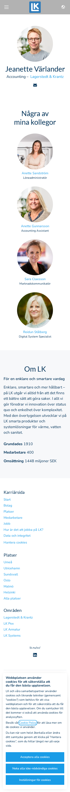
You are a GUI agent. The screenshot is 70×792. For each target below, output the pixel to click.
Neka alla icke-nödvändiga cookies (35, 768)
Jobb (7, 523)
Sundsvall (11, 574)
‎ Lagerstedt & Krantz (46, 76)
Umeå (8, 562)
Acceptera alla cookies (35, 757)
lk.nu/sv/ (35, 648)
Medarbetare (13, 517)
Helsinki (9, 592)
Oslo (7, 580)
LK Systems (12, 635)
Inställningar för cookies (35, 780)
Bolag (8, 505)
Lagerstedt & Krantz (18, 617)
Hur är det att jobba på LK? (23, 530)
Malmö (8, 586)
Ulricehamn (12, 568)
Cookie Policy (27, 723)
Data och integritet (17, 535)
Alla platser (12, 598)
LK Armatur (12, 629)
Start (7, 499)
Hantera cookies (15, 542)
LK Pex (9, 623)
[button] (63, 7)
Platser (9, 511)
